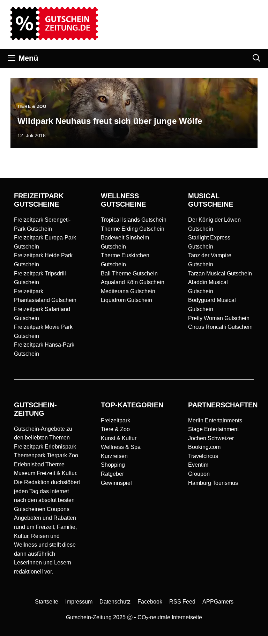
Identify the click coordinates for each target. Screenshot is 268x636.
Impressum (78, 602)
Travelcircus (203, 456)
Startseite (46, 602)
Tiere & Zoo (115, 429)
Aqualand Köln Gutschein (132, 282)
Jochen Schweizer (211, 438)
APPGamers (217, 602)
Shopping (113, 465)
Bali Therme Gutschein (129, 273)
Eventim (198, 465)
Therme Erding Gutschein (132, 229)
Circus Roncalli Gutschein (220, 327)
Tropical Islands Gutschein (133, 220)
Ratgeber (112, 474)
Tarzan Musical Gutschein (220, 273)
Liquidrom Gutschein (126, 300)
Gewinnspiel (116, 483)
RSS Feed (182, 602)
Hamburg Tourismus (213, 483)
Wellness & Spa (121, 447)
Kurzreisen (114, 456)
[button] (256, 58)
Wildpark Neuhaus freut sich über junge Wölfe (109, 121)
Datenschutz (115, 602)
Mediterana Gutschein (128, 291)
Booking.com (204, 447)
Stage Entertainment (213, 429)
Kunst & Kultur (118, 438)
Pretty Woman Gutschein (219, 318)
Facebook (149, 602)
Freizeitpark (115, 420)
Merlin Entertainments (215, 420)
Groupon (199, 474)
